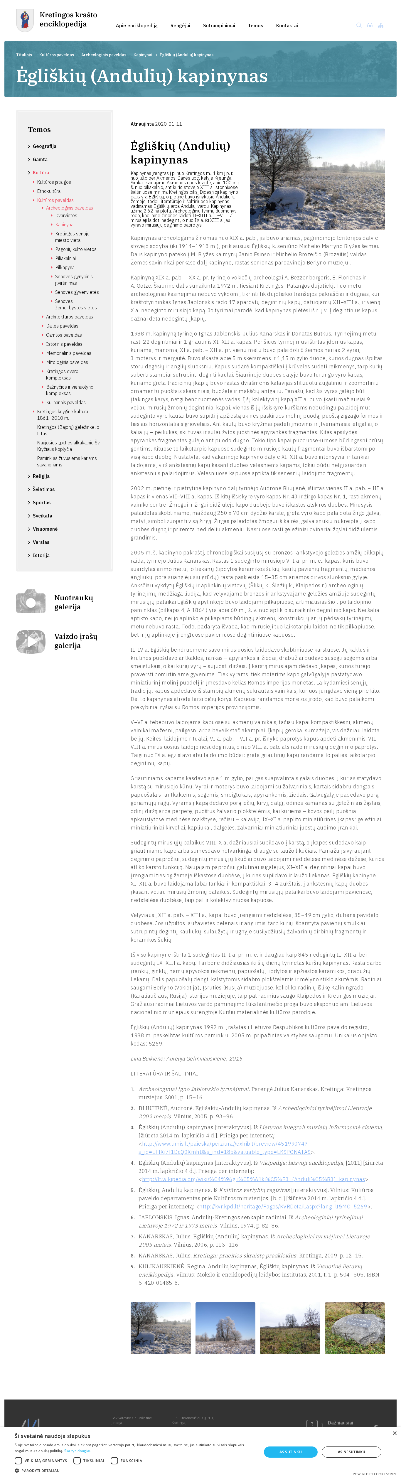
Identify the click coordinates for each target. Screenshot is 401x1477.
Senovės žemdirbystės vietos (76, 304)
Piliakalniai (65, 258)
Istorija (41, 555)
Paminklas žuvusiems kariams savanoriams (67, 461)
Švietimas (44, 489)
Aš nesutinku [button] (351, 1451)
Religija (41, 476)
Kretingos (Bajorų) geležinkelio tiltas (68, 430)
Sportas (42, 502)
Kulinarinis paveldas (66, 402)
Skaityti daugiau (78, 1450)
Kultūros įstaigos (54, 182)
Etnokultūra (48, 191)
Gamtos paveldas (64, 335)
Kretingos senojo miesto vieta (72, 237)
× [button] (394, 1433)
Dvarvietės (66, 215)
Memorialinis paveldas (68, 353)
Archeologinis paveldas (103, 55)
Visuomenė (45, 529)
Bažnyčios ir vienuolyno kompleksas (69, 390)
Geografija (44, 146)
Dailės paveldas (62, 326)
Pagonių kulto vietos (76, 249)
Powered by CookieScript (375, 1474)
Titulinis (24, 55)
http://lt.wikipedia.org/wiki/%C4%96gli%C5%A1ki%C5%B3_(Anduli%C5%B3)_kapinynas (253, 1179)
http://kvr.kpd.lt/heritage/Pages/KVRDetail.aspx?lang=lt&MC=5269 (283, 1206)
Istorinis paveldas (64, 344)
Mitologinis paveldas (67, 362)
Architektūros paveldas (69, 317)
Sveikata (42, 516)
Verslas (41, 542)
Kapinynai (143, 55)
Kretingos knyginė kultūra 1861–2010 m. (62, 415)
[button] (134, 1470)
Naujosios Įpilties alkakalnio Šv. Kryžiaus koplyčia (68, 446)
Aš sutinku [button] (290, 1451)
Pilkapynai (65, 267)
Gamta (40, 159)
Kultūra (41, 173)
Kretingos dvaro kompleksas (62, 374)
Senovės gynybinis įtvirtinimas (74, 280)
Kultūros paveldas (56, 55)
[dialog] (200, 1452)
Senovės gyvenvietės (77, 292)
